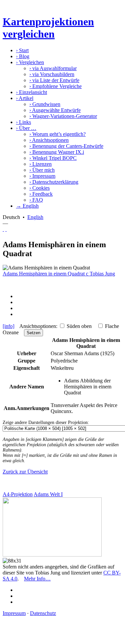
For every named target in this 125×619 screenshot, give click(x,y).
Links (23, 122)
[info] (8, 326)
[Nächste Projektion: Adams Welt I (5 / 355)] (6, 229)
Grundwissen (44, 104)
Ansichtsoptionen (49, 140)
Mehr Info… (37, 578)
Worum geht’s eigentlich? (57, 134)
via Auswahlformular (53, 68)
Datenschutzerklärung (53, 182)
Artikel (24, 98)
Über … (26, 128)
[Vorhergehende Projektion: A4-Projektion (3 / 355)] (3, 229)
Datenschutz (43, 613)
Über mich (42, 170)
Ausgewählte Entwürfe (55, 110)
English (35, 217)
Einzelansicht (31, 92)
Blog (22, 56)
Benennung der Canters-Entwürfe (66, 146)
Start (22, 50)
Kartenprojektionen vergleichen (48, 28)
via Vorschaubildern (51, 74)
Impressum (42, 176)
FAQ (36, 200)
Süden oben (79, 326)
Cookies (39, 188)
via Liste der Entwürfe (54, 80)
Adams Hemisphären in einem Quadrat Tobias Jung (59, 273)
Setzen (33, 332)
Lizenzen (40, 164)
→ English (27, 206)
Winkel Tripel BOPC (53, 158)
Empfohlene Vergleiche (55, 86)
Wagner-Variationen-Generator (63, 116)
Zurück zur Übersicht (25, 471)
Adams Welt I (48, 494)
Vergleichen (30, 62)
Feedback (41, 194)
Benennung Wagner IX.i (56, 152)
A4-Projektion (18, 494)
